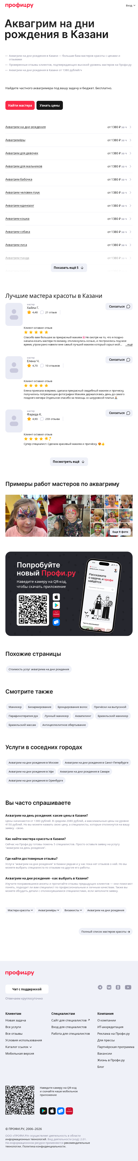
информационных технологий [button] (25, 1139)
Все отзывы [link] (13, 1033)
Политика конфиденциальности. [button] (44, 1146)
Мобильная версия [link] (19, 1053)
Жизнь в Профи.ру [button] (111, 1060)
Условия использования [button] (23, 1040)
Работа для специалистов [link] (70, 1033)
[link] (20, 105)
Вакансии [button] (104, 1053)
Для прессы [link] (106, 1040)
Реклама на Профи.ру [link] (113, 1033)
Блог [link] (100, 1067)
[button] (119, 306)
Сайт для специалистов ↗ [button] (70, 1020)
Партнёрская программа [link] (115, 1047)
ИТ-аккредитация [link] (110, 1027)
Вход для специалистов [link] (69, 1027)
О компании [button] (106, 1020)
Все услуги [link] (13, 1027)
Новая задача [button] (15, 1020)
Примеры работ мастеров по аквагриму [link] (62, 483)
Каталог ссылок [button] (16, 1047)
